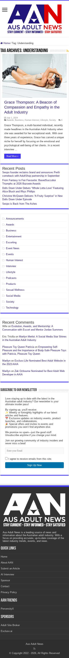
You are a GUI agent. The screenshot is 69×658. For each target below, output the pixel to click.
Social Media (13, 295)
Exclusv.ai (6, 631)
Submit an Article (10, 568)
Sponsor (5, 580)
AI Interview (7, 574)
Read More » (12, 156)
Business (19, 120)
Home (6, 43)
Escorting (11, 242)
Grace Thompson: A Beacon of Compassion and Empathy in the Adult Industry (32, 107)
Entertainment (13, 236)
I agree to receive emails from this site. (30, 458)
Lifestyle (44, 120)
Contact (5, 586)
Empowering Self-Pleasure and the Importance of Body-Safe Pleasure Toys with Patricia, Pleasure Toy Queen (34, 350)
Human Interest (32, 120)
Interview (11, 266)
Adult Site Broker (10, 625)
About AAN (7, 562)
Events (10, 254)
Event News (12, 248)
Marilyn (6, 360)
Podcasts (11, 278)
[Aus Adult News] (34, 18)
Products (11, 283)
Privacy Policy (9, 592)
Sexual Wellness (15, 289)
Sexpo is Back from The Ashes (19, 203)
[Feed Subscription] (68, 50)
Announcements (15, 218)
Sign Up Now (34, 465)
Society (52, 120)
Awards (10, 120)
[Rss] (34, 648)
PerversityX (7, 608)
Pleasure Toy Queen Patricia (18, 346)
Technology (12, 307)
